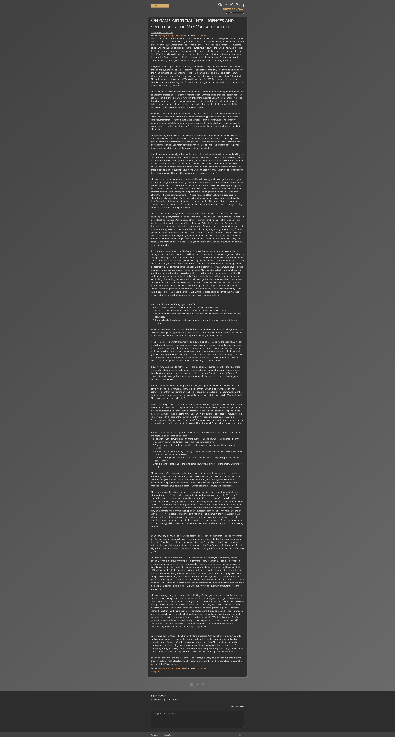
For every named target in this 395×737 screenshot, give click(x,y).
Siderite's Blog (231, 4)
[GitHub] (239, 9)
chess (177, 35)
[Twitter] (234, 9)
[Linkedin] (228, 9)
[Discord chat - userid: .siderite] (224, 9)
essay (183, 35)
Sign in (241, 735)
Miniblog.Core (167, 735)
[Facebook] (232, 9)
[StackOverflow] (237, 9)
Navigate (155, 671)
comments (200, 35)
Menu (155, 5)
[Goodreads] (241, 9)
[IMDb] (230, 9)
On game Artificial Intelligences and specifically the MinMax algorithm (192, 23)
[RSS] (226, 9)
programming (167, 35)
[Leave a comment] (243, 9)
